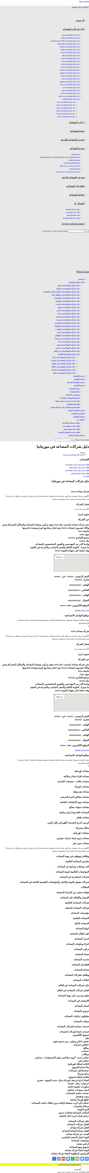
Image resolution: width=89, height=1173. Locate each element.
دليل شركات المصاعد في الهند (64, 373)
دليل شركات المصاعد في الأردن (68, 310)
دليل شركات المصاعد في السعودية (67, 298)
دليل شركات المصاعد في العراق (68, 288)
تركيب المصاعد (78, 376)
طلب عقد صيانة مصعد (72, 429)
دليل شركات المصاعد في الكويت (68, 301)
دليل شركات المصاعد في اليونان (63, 370)
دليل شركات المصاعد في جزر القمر (67, 351)
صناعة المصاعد (78, 416)
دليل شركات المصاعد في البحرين (67, 304)
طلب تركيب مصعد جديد (71, 426)
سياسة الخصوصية (79, 1169)
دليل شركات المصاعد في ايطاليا (63, 366)
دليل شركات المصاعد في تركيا (64, 357)
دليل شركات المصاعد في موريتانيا (67, 338)
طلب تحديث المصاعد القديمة (69, 432)
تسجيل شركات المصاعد (71, 423)
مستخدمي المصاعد (73, 395)
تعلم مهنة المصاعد (73, 404)
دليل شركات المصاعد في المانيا (63, 363)
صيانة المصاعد (79, 379)
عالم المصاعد (75, 391)
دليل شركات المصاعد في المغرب (67, 329)
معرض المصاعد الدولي (76, 410)
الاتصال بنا (80, 420)
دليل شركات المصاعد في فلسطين (67, 335)
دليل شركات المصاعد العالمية (69, 354)
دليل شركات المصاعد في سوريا (68, 320)
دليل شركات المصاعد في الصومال (67, 326)
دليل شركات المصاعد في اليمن (68, 332)
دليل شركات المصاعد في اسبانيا (63, 360)
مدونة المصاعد (79, 385)
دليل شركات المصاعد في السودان (67, 323)
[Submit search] (53, 440)
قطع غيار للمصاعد (77, 413)
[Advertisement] (44, 250)
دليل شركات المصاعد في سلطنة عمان (65, 295)
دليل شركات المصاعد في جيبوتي (68, 348)
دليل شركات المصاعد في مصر (68, 285)
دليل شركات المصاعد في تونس (68, 345)
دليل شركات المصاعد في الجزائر (68, 316)
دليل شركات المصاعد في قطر (69, 307)
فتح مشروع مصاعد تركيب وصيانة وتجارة (65, 407)
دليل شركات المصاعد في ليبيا (69, 341)
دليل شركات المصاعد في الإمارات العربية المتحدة (61, 291)
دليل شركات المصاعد (76, 282)
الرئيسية (81, 279)
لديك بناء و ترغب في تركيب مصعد (67, 401)
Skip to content (84, 1)
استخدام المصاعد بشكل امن (69, 398)
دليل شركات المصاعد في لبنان (68, 313)
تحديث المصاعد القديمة (75, 382)
